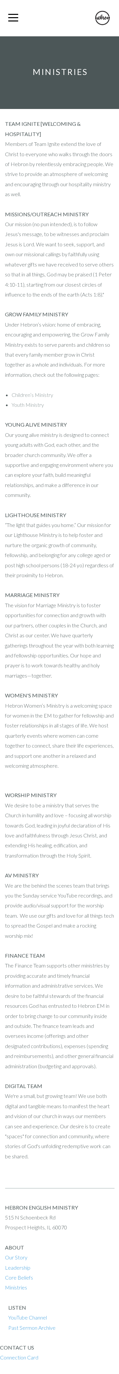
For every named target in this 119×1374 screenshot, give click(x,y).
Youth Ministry (28, 405)
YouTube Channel (27, 1317)
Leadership (17, 1267)
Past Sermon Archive (32, 1327)
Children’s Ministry (32, 395)
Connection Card (19, 1357)
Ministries (16, 1287)
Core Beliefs (19, 1277)
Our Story (16, 1257)
